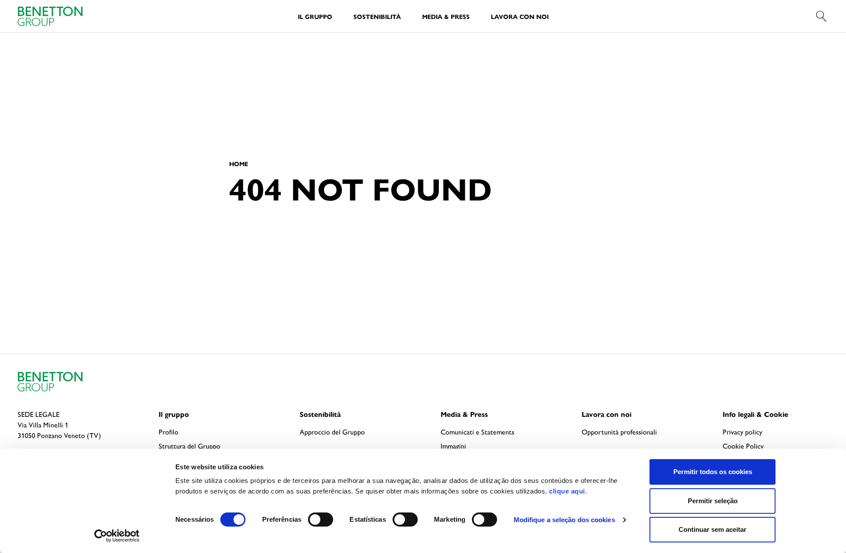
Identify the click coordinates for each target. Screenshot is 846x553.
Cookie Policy (743, 446)
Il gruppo (174, 414)
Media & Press (446, 16)
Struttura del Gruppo (189, 446)
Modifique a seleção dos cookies (564, 519)
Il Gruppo (315, 16)
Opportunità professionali (619, 432)
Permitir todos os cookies (712, 471)
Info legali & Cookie (755, 414)
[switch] (320, 519)
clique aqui (567, 491)
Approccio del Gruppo (332, 432)
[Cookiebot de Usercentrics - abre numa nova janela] (117, 535)
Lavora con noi (520, 16)
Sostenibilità (377, 16)
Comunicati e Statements (477, 432)
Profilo (168, 432)
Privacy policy (742, 432)
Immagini (453, 446)
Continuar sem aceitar (712, 529)
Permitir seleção (713, 501)
